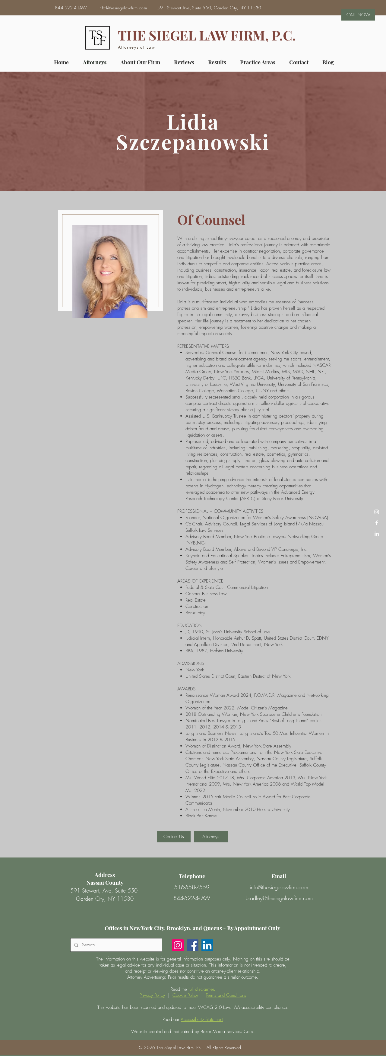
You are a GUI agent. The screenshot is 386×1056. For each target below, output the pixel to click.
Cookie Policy (185, 995)
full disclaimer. (201, 989)
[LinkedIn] (377, 534)
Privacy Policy (152, 995)
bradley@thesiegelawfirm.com (279, 898)
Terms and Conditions (226, 995)
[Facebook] (192, 945)
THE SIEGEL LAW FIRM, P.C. (207, 35)
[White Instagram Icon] (377, 512)
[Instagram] (178, 945)
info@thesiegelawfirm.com (279, 887)
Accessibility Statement (202, 1019)
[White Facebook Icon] (377, 523)
